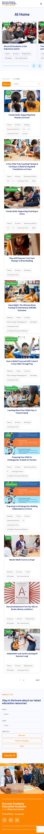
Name (4, 709)
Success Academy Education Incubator (23, 829)
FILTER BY (6, 84)
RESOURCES (6, 79)
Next (40, 66)
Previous (34, 66)
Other (22, 746)
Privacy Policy (7, 814)
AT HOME (17, 79)
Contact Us (19, 814)
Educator (22, 735)
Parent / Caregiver (22, 741)
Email (4, 721)
